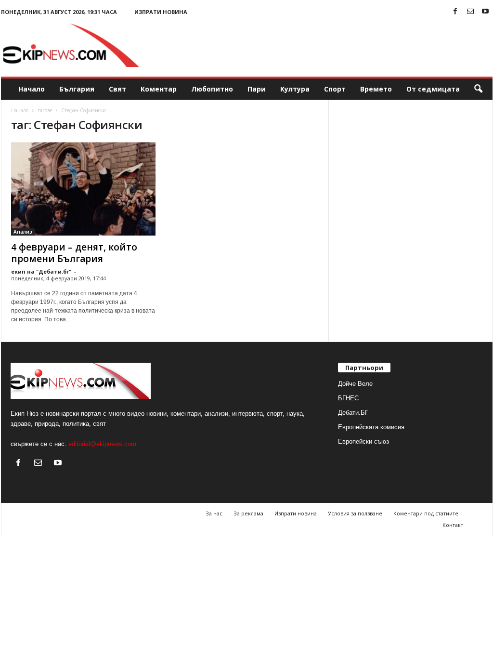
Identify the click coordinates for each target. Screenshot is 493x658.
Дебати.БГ (353, 412)
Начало (31, 88)
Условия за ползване (355, 513)
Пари (256, 88)
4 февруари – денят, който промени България (74, 253)
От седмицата (433, 88)
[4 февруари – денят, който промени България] (83, 189)
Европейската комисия (371, 427)
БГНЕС (348, 398)
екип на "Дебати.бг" (41, 271)
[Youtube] (485, 12)
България (76, 88)
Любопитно (212, 88)
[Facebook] (455, 12)
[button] (478, 89)
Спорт (335, 88)
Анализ (22, 231)
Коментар (159, 88)
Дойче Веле (355, 383)
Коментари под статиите (425, 513)
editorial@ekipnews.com (102, 443)
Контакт (452, 524)
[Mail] (470, 12)
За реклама (248, 513)
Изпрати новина (160, 11)
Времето (376, 88)
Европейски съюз (363, 441)
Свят (117, 88)
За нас (214, 513)
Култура (295, 88)
